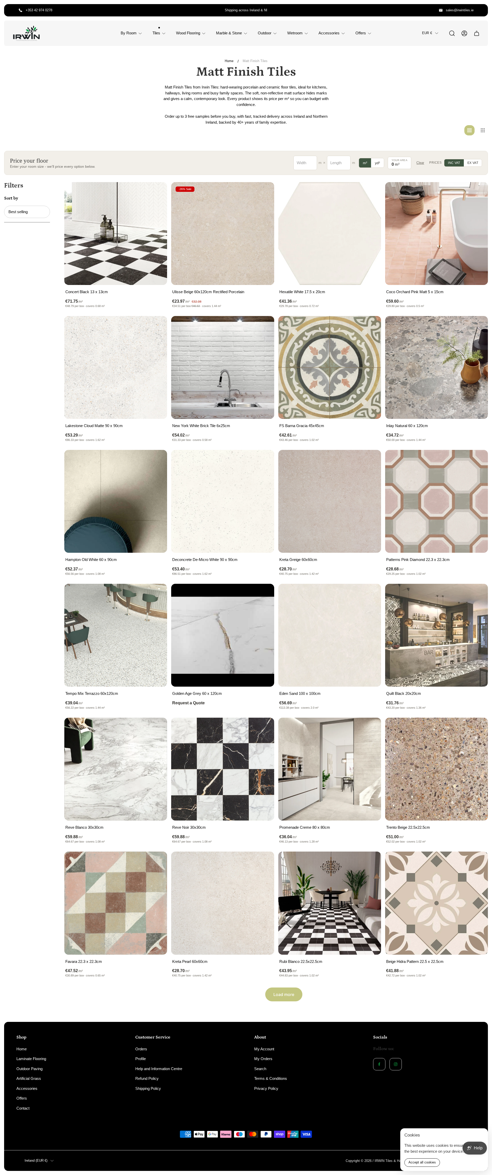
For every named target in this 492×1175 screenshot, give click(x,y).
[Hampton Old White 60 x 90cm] (115, 501)
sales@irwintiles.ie (460, 10)
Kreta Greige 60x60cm (298, 559)
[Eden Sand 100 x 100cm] (329, 635)
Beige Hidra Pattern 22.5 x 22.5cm (415, 961)
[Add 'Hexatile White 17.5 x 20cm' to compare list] (371, 192)
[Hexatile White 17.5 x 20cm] (329, 233)
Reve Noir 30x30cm (189, 827)
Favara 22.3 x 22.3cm (83, 961)
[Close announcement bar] (481, 10)
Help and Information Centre (158, 1069)
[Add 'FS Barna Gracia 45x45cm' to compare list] (371, 326)
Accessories (26, 1088)
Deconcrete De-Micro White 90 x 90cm (205, 559)
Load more (283, 994)
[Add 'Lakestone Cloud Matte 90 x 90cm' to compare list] (157, 326)
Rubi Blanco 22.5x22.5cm (300, 961)
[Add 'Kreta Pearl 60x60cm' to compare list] (264, 862)
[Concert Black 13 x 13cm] (115, 233)
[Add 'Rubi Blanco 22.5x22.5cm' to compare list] (371, 862)
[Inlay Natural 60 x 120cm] (436, 367)
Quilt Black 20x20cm (403, 693)
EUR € (427, 33)
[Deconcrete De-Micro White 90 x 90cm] (222, 501)
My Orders (263, 1058)
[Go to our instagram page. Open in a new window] (395, 1064)
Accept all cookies (422, 1162)
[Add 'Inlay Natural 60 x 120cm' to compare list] (477, 326)
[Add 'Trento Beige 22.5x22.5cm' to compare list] (477, 728)
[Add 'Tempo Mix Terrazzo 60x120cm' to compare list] (157, 594)
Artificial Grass (28, 1078)
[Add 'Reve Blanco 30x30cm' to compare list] (157, 728)
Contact (22, 1108)
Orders (141, 1049)
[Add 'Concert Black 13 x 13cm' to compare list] (157, 192)
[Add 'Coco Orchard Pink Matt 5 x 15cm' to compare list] (477, 192)
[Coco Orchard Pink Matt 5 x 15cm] (436, 233)
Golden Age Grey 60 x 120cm (197, 693)
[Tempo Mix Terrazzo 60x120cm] (115, 635)
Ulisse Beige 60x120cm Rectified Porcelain (208, 292)
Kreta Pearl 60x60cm (190, 961)
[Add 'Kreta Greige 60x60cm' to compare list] (371, 460)
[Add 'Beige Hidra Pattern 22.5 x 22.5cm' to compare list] (477, 862)
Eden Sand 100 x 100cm (300, 693)
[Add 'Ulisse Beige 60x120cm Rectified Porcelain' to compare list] (264, 192)
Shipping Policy (148, 1088)
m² (365, 163)
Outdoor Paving (29, 1069)
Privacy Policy (266, 1088)
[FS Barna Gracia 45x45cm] (329, 367)
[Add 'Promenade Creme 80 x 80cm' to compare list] (371, 728)
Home (229, 61)
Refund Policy (147, 1078)
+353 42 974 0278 (39, 10)
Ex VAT (472, 163)
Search (260, 1069)
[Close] (481, 1135)
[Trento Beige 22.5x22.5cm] (436, 769)
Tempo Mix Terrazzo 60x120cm (91, 693)
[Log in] (464, 33)
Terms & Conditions (270, 1078)
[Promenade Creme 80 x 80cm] (329, 769)
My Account (264, 1049)
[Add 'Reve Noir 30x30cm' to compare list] (264, 728)
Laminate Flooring (31, 1058)
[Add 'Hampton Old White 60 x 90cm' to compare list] (157, 460)
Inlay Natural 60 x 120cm (407, 425)
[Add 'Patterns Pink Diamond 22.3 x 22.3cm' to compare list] (477, 460)
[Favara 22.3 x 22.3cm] (115, 903)
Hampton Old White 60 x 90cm (91, 559)
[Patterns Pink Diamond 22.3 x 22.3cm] (436, 501)
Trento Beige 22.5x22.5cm (408, 827)
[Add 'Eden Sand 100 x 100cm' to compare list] (371, 594)
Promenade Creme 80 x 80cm (304, 827)
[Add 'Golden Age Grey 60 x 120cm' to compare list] (264, 594)
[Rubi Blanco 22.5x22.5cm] (329, 903)
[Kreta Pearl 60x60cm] (222, 903)
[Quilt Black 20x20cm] (436, 635)
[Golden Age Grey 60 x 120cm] (222, 635)
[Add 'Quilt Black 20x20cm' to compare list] (477, 594)
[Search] (452, 33)
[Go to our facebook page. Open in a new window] (379, 1064)
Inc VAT (454, 163)
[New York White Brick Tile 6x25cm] (222, 367)
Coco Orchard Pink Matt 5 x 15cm (415, 292)
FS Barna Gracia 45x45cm (301, 425)
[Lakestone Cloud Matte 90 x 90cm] (115, 367)
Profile (140, 1058)
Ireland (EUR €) (36, 1160)
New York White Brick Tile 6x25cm (201, 425)
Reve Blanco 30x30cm (84, 827)
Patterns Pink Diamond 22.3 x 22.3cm (418, 559)
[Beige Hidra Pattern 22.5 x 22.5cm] (436, 903)
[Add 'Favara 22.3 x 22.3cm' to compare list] (157, 862)
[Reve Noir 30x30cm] (222, 769)
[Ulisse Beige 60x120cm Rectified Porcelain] (222, 233)
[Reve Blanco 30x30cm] (115, 769)
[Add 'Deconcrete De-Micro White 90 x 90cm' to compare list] (264, 460)
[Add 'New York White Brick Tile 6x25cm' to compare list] (264, 326)
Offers (21, 1098)
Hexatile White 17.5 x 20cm (302, 292)
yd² (377, 163)
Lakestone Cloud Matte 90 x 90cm (94, 425)
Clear (420, 163)
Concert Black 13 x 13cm (86, 292)
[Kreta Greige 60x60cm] (329, 501)
